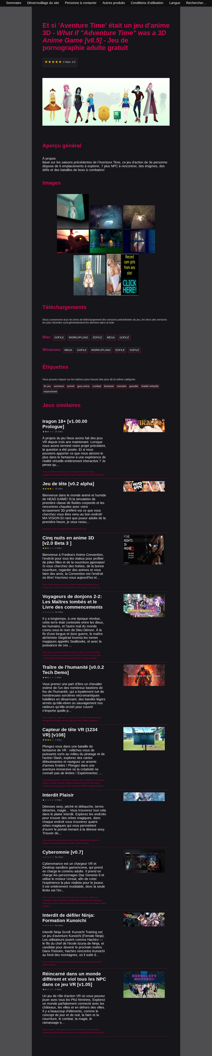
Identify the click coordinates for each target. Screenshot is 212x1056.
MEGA (111, 337)
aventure (59, 386)
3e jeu (47, 386)
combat (96, 386)
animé (70, 386)
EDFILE (97, 337)
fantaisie (109, 386)
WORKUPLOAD (78, 337)
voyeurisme (50, 391)
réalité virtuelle (150, 386)
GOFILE (59, 337)
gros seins (83, 386)
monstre (121, 386)
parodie (133, 386)
